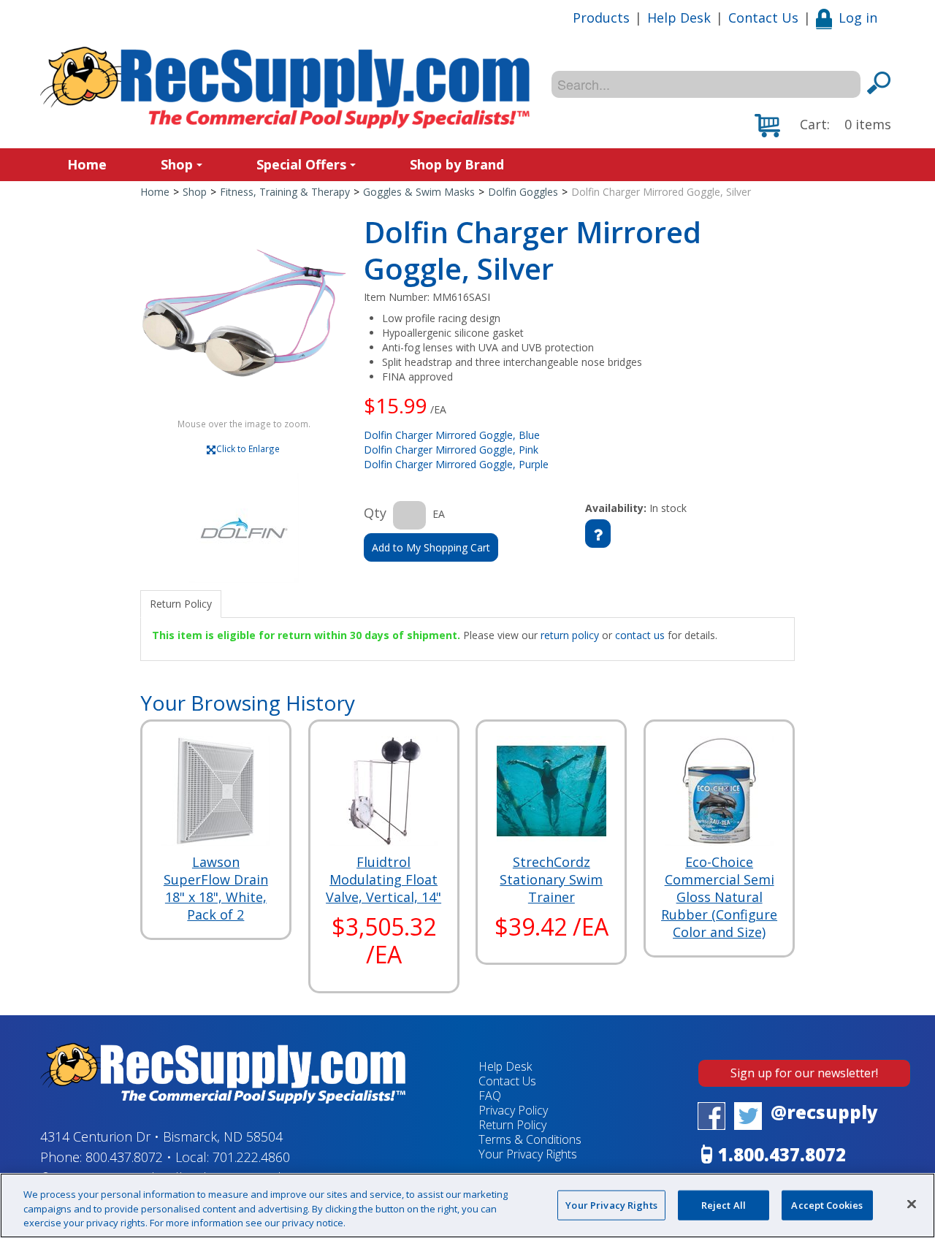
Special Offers (301, 164)
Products (601, 17)
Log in (858, 17)
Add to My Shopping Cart (431, 547)
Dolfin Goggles (523, 192)
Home (87, 164)
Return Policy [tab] (181, 604)
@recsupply (824, 1112)
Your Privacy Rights (611, 1204)
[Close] (912, 1204)
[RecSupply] (285, 88)
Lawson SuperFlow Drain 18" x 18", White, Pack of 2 (216, 888)
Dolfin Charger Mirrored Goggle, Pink (451, 449)
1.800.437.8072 (782, 1154)
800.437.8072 (124, 1157)
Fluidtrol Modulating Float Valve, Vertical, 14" (383, 879)
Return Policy (512, 1125)
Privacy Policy (513, 1110)
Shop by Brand (457, 164)
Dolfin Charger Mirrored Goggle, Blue (452, 435)
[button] (823, 125)
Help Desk (679, 17)
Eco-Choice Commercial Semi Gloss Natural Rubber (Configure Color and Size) (719, 897)
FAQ (489, 1096)
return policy (570, 635)
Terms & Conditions (529, 1139)
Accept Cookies (827, 1204)
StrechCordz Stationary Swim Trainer (551, 879)
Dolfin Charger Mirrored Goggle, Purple (456, 464)
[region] (467, 1205)
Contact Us (763, 17)
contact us (640, 635)
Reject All (723, 1204)
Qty (375, 512)
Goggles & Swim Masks (419, 192)
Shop (177, 164)
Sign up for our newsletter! (804, 1073)
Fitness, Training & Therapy (285, 192)
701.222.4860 (251, 1157)
